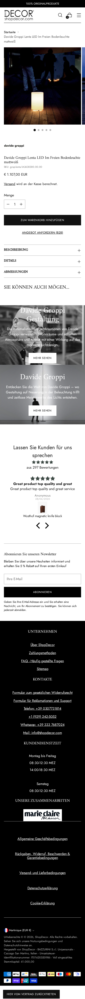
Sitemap (42, 668)
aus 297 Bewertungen (42, 467)
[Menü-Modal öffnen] (78, 15)
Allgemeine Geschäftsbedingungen (42, 838)
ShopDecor (41, 937)
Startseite (9, 32)
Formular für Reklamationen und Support (42, 700)
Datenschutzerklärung (42, 888)
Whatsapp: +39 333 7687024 (42, 724)
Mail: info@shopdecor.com (42, 732)
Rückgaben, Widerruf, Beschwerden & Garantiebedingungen (42, 855)
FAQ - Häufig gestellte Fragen (42, 660)
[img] (42, 462)
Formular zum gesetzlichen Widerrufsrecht (42, 692)
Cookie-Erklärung (42, 903)
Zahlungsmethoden (42, 652)
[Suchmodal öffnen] (60, 15)
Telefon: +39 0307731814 (42, 708)
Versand (9, 184)
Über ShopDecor (43, 644)
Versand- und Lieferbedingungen (42, 872)
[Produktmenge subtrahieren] (8, 204)
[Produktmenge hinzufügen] (21, 204)
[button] (39, 526)
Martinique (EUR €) (20, 930)
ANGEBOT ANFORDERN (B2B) (42, 232)
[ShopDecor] (19, 15)
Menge (9, 195)
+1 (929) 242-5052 (42, 716)
